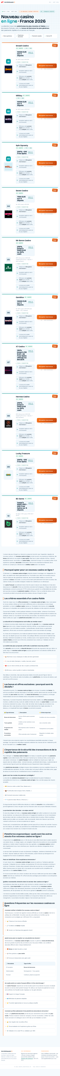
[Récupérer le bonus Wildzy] (8, 119)
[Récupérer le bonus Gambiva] (8, 320)
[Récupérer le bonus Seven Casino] (8, 214)
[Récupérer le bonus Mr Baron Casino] (8, 267)
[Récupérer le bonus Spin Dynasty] (8, 166)
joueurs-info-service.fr (27, 1058)
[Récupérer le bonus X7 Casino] (8, 370)
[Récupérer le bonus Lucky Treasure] (8, 475)
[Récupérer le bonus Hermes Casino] (8, 424)
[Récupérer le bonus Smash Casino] (8, 69)
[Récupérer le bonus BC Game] (8, 524)
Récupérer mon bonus (46, 65)
